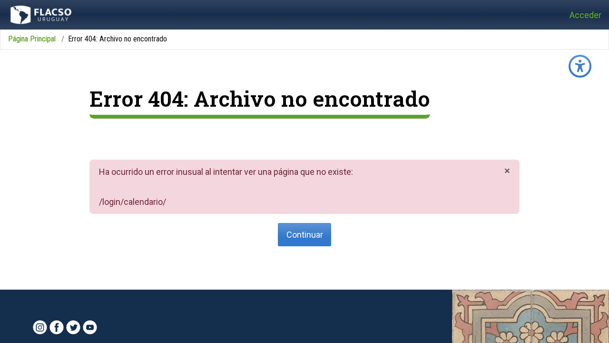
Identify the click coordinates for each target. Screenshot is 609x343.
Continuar (304, 235)
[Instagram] (40, 327)
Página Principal (32, 38)
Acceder (585, 15)
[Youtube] (90, 327)
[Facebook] (56, 327)
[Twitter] (73, 327)
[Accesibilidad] (580, 66)
